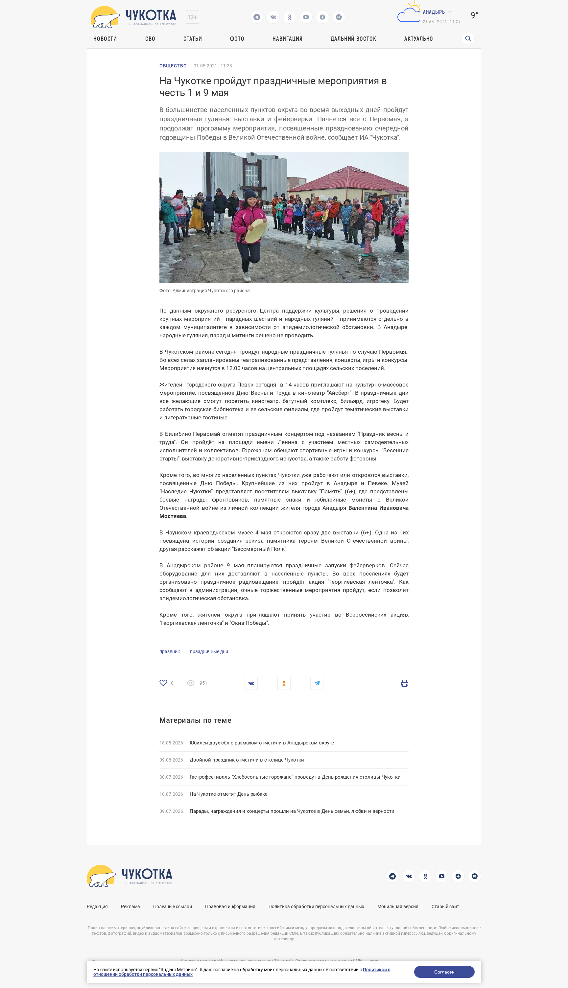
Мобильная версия (397, 906)
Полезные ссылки (172, 906)
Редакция (97, 906)
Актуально (418, 38)
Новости (105, 38)
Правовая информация (230, 906)
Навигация (287, 38)
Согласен (444, 972)
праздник (169, 651)
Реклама (130, 906)
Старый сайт (445, 906)
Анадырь (434, 12)
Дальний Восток (353, 38)
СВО (150, 38)
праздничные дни (209, 651)
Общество (173, 65)
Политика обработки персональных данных (316, 906)
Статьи (192, 38)
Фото (237, 38)
